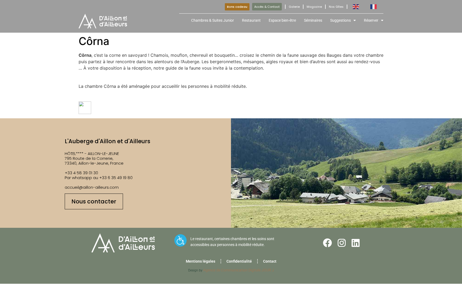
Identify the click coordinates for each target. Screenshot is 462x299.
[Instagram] (341, 242)
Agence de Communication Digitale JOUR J (238, 270)
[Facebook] (327, 242)
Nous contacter (93, 201)
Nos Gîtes (336, 7)
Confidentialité (239, 261)
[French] (374, 7)
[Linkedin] (355, 242)
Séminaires (313, 20)
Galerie (294, 7)
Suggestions (340, 20)
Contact (269, 261)
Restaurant (251, 20)
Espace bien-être (282, 20)
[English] (356, 7)
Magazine (314, 7)
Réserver (371, 20)
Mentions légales (200, 261)
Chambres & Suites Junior (212, 20)
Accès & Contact (267, 7)
